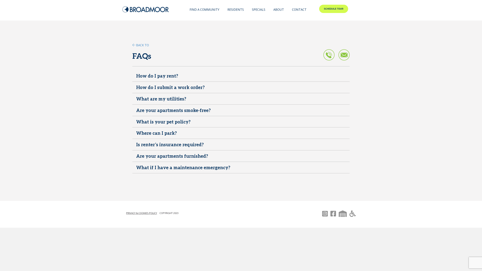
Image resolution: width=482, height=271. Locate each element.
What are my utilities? (161, 99)
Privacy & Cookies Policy (141, 213)
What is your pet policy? (163, 122)
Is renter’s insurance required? (170, 145)
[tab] (241, 76)
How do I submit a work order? (170, 87)
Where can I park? (156, 133)
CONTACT (299, 10)
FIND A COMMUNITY (204, 10)
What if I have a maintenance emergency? (183, 168)
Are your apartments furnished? (172, 156)
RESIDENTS (235, 10)
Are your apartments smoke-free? (173, 110)
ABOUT (278, 10)
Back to (142, 45)
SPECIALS (258, 10)
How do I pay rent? (157, 76)
